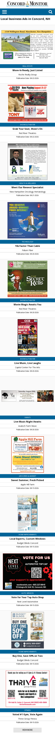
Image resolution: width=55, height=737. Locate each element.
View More (27, 730)
